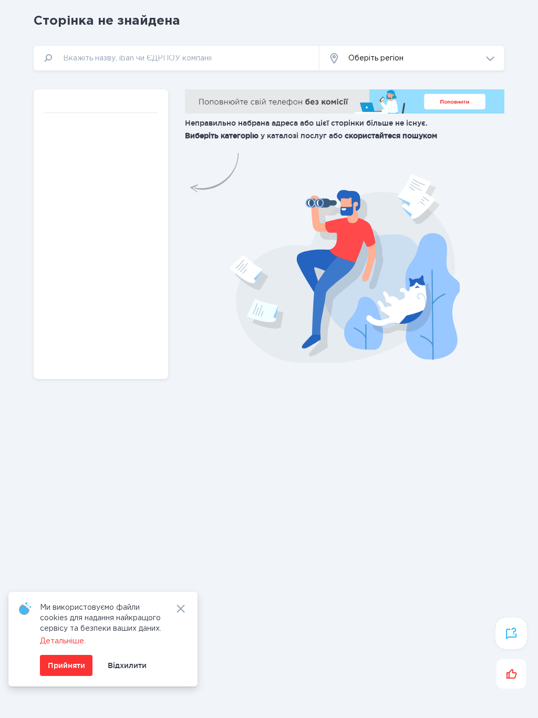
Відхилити (127, 665)
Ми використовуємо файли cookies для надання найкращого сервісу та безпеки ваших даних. (100, 618)
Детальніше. (63, 641)
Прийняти (66, 665)
